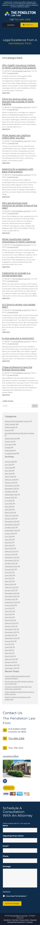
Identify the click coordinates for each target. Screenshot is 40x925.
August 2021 (9, 641)
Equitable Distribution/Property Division (19, 433)
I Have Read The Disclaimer (16, 896)
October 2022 (10, 599)
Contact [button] (29, 25)
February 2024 (10, 551)
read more (6, 93)
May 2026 (8, 471)
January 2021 (10, 662)
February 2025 (10, 515)
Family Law (9, 441)
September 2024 (11, 530)
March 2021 (9, 656)
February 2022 (10, 623)
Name (5, 826)
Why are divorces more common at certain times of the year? (19, 205)
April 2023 (8, 581)
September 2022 (11, 602)
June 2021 (8, 647)
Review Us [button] (8, 788)
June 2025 (9, 503)
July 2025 (8, 500)
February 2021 (10, 659)
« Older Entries (7, 401)
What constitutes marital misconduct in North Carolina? (19, 240)
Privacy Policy (24, 920)
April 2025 (8, 509)
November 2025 (11, 488)
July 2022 (8, 608)
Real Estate (9, 450)
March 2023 (9, 584)
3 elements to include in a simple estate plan (16, 274)
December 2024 (11, 521)
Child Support (10, 427)
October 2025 (10, 491)
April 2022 (8, 617)
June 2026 (9, 468)
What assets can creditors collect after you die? (16, 136)
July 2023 (8, 572)
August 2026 (10, 462)
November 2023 (11, 560)
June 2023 (9, 575)
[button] (11, 25)
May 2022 (8, 614)
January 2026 (10, 483)
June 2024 (9, 539)
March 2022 (9, 620)
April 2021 (8, 653)
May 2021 (8, 650)
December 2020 (11, 665)
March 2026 (9, 477)
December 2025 (11, 485)
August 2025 (10, 497)
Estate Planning (11, 438)
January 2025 (10, 518)
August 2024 (10, 533)
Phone (5, 856)
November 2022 (11, 596)
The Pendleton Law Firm (21, 71)
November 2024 (11, 524)
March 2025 (9, 512)
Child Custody (10, 424)
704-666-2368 (22, 19)
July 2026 (8, 465)
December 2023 (11, 557)
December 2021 (11, 629)
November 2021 (11, 632)
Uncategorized (12, 73)
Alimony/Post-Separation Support (17, 421)
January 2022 (10, 626)
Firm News (9, 444)
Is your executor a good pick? (18, 338)
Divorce (8, 430)
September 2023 (11, 566)
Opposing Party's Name (13, 836)
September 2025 (11, 494)
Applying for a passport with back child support (17, 170)
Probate (8, 447)
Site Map (15, 920)
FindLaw (30, 922)
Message (7, 866)
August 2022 (10, 605)
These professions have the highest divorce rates (17, 368)
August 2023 (10, 569)
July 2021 (8, 644)
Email (6, 846)
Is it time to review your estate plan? (18, 305)
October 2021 (10, 635)
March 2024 (9, 548)
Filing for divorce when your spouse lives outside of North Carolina (18, 101)
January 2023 (10, 590)
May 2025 (8, 506)
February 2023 (10, 587)
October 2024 (10, 527)
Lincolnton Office (11, 756)
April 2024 (8, 545)
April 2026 (8, 474)
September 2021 (11, 638)
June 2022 (9, 611)
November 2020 (11, 668)
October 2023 (10, 563)
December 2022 (11, 593)
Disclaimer (6, 892)
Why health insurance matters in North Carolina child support (19, 66)
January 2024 (10, 554)
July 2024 (8, 536)
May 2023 (8, 578)
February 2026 (10, 480)
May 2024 (8, 542)
